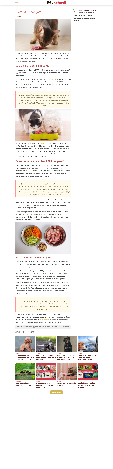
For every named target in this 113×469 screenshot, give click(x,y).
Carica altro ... (56, 392)
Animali (17, 353)
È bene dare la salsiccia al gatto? (66, 384)
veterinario (52, 79)
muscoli (26, 267)
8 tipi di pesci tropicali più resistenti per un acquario (87, 385)
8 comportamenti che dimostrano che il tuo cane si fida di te (45, 385)
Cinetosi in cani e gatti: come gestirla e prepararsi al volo (87, 357)
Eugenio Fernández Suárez (86, 12)
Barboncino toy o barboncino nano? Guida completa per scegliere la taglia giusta (25, 357)
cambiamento (44, 320)
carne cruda (32, 200)
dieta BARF (44, 143)
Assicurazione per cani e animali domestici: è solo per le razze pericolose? (66, 357)
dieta (35, 53)
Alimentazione (19, 8)
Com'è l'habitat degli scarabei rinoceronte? (24, 384)
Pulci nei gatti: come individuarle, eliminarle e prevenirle (46, 357)
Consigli (38, 353)
